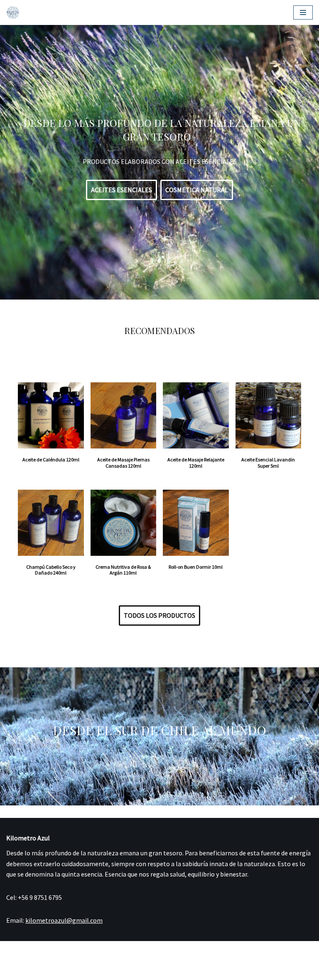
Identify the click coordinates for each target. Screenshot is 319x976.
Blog (70, 967)
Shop (44, 967)
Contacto (131, 967)
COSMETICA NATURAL (196, 190)
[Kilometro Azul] (13, 12)
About (97, 967)
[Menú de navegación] (303, 12)
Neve (127, 949)
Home (16, 967)
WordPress (184, 949)
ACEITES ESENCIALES (121, 190)
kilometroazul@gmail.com (64, 920)
